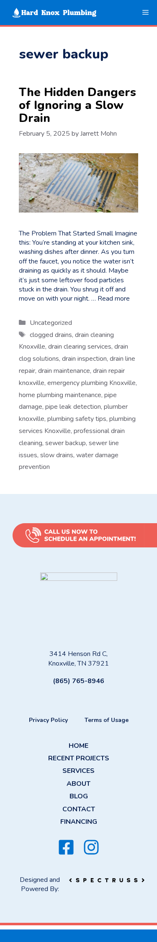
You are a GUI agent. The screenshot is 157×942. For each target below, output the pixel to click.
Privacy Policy (48, 720)
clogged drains (51, 334)
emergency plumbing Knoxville (91, 382)
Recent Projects (78, 758)
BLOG (78, 796)
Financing (78, 821)
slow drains (56, 455)
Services (78, 770)
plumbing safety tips (76, 418)
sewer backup (65, 443)
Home (78, 745)
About (78, 783)
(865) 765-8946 (78, 681)
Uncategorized (51, 322)
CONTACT (78, 809)
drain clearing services (79, 346)
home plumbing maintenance (60, 395)
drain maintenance (64, 370)
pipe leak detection (73, 406)
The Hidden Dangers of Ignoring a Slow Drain (77, 105)
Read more (114, 298)
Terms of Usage (107, 720)
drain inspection (84, 358)
